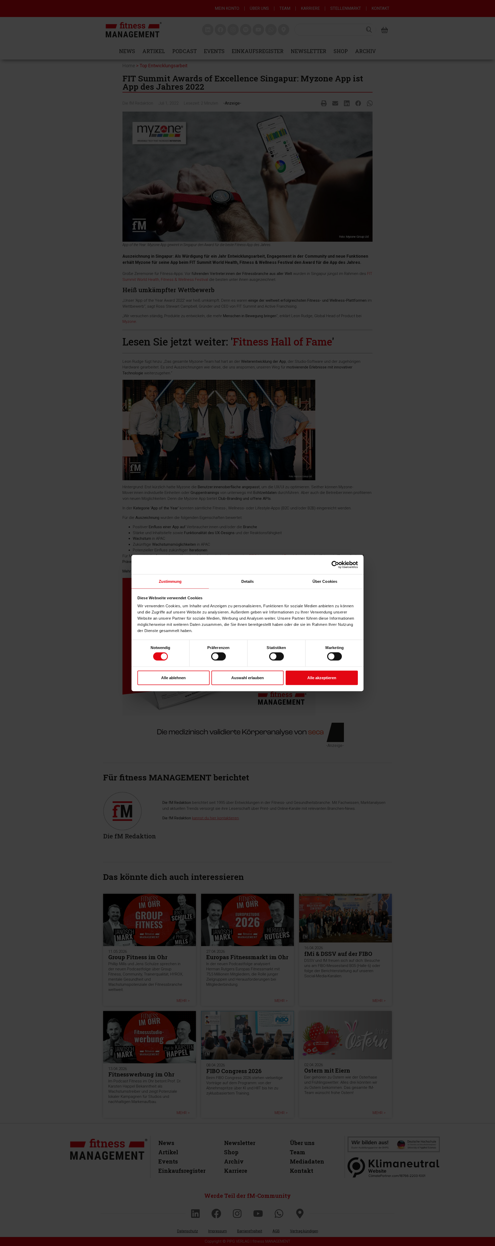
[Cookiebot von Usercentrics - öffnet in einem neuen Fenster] (335, 564)
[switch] (218, 656)
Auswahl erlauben (247, 677)
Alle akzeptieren (321, 677)
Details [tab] (247, 581)
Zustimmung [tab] (170, 581)
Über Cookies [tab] (324, 581)
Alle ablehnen (173, 677)
